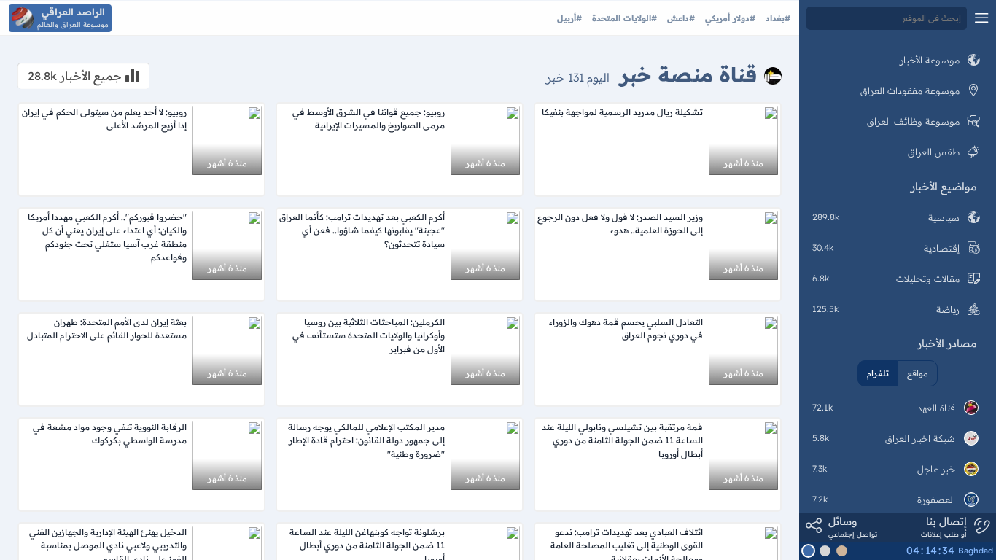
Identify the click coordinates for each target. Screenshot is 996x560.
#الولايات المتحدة (623, 18)
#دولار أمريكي (728, 18)
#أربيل (569, 18)
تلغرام (878, 373)
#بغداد (776, 18)
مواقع (917, 373)
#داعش (679, 18)
